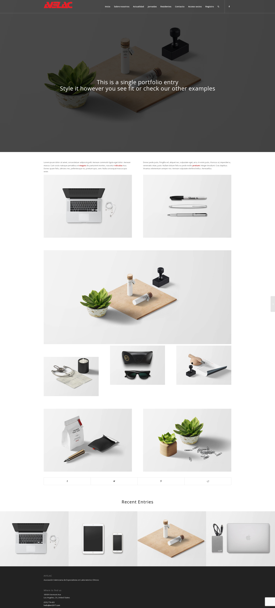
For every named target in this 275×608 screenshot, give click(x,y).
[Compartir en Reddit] (207, 481)
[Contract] (273, 304)
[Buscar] (218, 6)
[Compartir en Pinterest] (161, 481)
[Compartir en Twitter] (114, 481)
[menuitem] (107, 6)
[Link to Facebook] (229, 6)
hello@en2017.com (52, 605)
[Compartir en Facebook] (67, 481)
